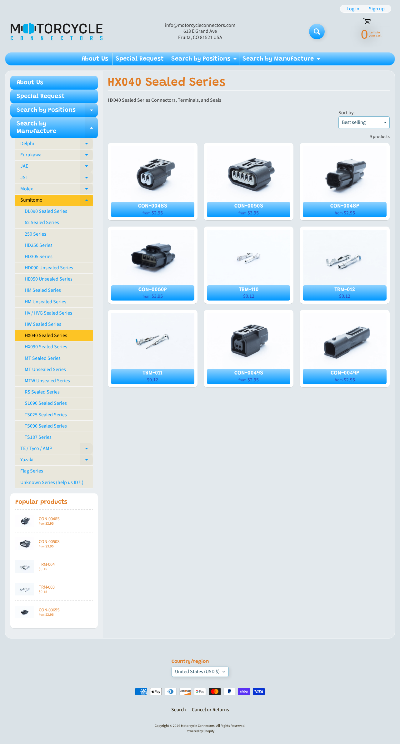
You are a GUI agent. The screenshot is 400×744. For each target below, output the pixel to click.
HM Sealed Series (43, 290)
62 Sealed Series (42, 222)
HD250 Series (38, 245)
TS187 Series (38, 437)
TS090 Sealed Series (46, 426)
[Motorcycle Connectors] (56, 31)
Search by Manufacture (282, 60)
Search (178, 709)
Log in (353, 8)
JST (56, 179)
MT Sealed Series (43, 358)
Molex (56, 190)
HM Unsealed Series (45, 301)
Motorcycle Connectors (198, 725)
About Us (95, 59)
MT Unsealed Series (45, 369)
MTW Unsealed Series (47, 380)
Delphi (56, 144)
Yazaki (56, 461)
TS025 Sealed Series (46, 414)
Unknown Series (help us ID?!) (51, 482)
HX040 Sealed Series (46, 335)
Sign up (377, 8)
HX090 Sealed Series (46, 346)
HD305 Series (38, 256)
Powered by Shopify (200, 731)
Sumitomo (56, 201)
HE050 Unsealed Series (48, 279)
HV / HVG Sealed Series (48, 313)
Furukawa (56, 156)
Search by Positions (204, 60)
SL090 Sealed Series (46, 403)
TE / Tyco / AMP (56, 449)
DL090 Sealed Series (46, 211)
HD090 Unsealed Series (49, 267)
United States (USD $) (197, 671)
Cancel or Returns (210, 709)
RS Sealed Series (42, 392)
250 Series (35, 234)
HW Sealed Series (43, 324)
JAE (56, 167)
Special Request (140, 59)
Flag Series (31, 470)
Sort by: (346, 112)
